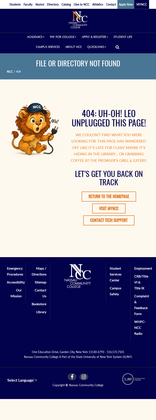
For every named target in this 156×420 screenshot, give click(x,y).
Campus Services (48, 47)
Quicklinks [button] (95, 47)
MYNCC (142, 4)
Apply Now (126, 4)
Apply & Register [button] (94, 37)
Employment (143, 268)
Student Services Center (115, 274)
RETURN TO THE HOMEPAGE (109, 196)
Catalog (66, 4)
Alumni (39, 4)
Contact (111, 4)
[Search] (117, 47)
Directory (53, 4)
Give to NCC (81, 4)
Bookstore (39, 304)
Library (41, 312)
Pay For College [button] (62, 37)
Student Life (123, 37)
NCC (10, 71)
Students (15, 4)
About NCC (73, 47)
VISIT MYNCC (109, 208)
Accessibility (16, 282)
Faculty (28, 4)
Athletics (97, 4)
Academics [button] (34, 37)
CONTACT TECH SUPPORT (109, 220)
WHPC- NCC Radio (140, 327)
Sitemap (40, 282)
